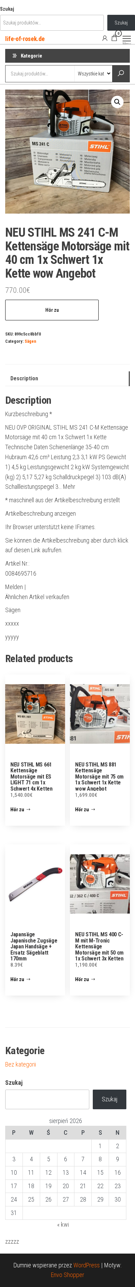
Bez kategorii (20, 1064)
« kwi (63, 1224)
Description (24, 378)
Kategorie (31, 56)
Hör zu (52, 310)
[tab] (67, 378)
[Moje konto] (105, 38)
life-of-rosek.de (24, 38)
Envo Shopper (67, 1274)
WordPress (86, 1265)
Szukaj (7, 9)
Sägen (30, 341)
